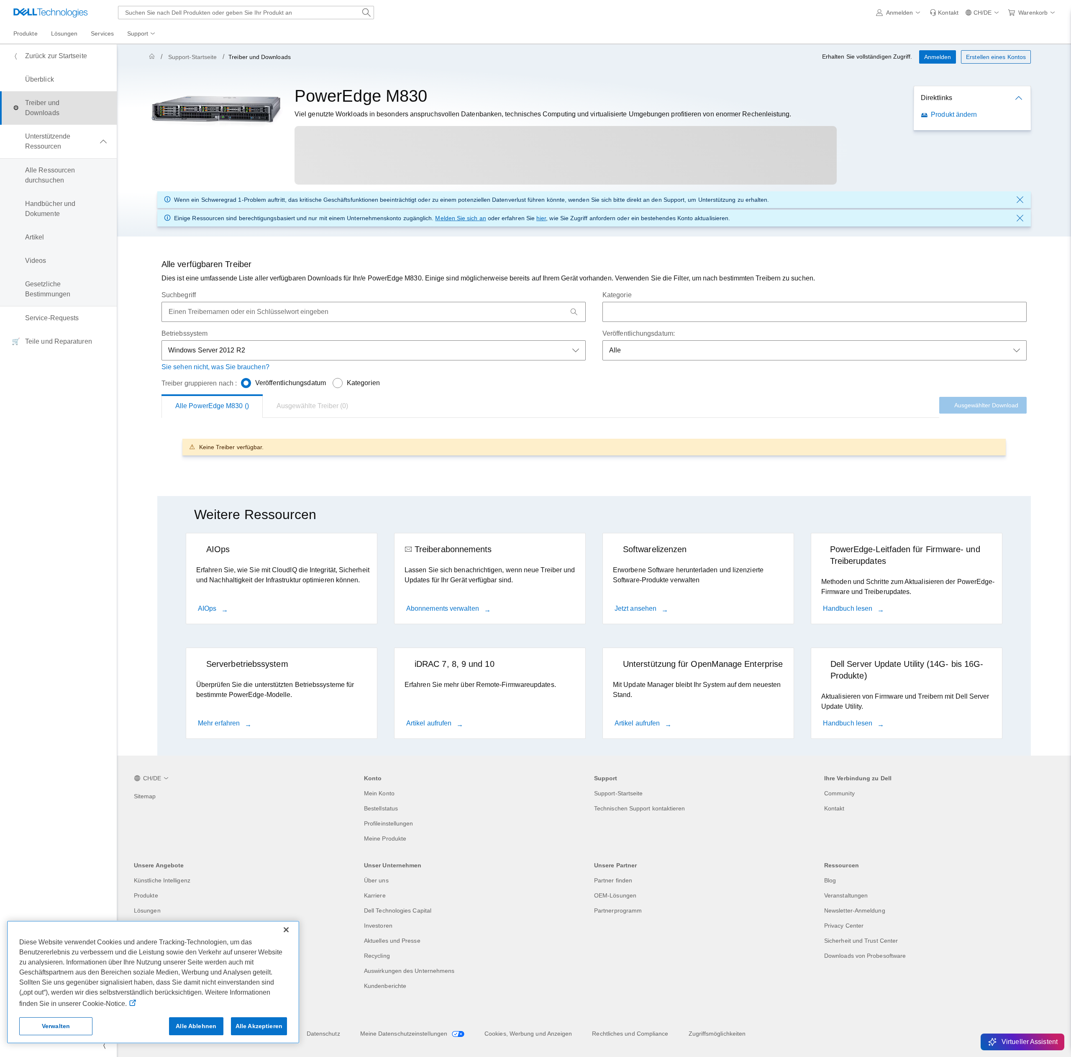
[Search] (574, 312)
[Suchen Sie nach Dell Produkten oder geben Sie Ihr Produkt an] (366, 12)
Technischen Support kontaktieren (639, 808)
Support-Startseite (192, 57)
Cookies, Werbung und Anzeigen (528, 1033)
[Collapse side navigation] (104, 1045)
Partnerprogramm (618, 910)
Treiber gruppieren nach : (199, 383)
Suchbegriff (178, 294)
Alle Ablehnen (196, 1026)
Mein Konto (379, 793)
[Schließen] (286, 930)
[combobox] (246, 12)
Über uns (376, 880)
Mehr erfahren (219, 723)
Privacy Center (843, 925)
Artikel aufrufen (429, 723)
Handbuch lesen (848, 608)
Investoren (378, 925)
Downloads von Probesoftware (865, 955)
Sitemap (145, 796)
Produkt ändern (954, 114)
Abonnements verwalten (443, 608)
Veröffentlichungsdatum (290, 382)
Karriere (375, 895)
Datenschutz (323, 1033)
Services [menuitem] (102, 33)
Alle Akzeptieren (259, 1026)
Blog (830, 880)
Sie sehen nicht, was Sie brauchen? (215, 366)
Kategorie (617, 294)
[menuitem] (141, 34)
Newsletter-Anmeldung (854, 910)
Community (839, 793)
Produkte (146, 895)
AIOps (208, 608)
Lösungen (147, 910)
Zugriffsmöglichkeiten (717, 1033)
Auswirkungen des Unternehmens (409, 970)
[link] (944, 12)
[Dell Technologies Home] (50, 12)
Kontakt (834, 808)
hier (541, 218)
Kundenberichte (385, 985)
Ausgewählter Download (986, 405)
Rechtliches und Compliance (630, 1033)
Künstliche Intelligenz (162, 880)
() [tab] (212, 405)
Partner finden (613, 880)
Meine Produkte (385, 838)
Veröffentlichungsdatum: (638, 333)
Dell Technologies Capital (397, 910)
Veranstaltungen (846, 895)
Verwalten (56, 1026)
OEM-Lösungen (615, 895)
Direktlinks (936, 97)
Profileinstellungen (388, 823)
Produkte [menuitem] (25, 33)
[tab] (312, 406)
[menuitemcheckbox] (58, 141)
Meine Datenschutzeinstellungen (404, 1033)
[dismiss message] (1020, 200)
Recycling (377, 955)
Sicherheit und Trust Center (861, 940)
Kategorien (363, 382)
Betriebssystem (184, 333)
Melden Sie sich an (460, 218)
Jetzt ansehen (636, 608)
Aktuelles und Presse (392, 940)
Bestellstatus (381, 808)
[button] (900, 12)
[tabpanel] (594, 447)
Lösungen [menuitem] (64, 33)
